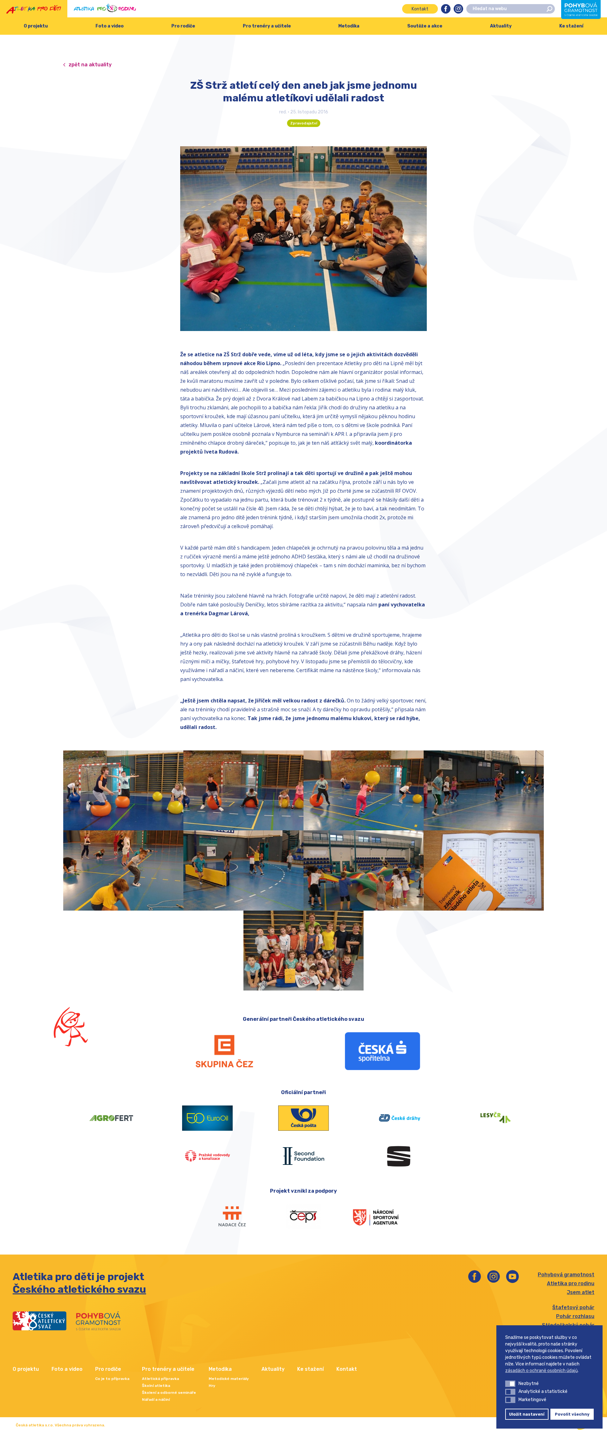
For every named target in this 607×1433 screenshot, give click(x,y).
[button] (510, 1384)
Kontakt (420, 9)
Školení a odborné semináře (169, 1392)
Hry (212, 1386)
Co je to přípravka (112, 1379)
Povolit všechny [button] (572, 1414)
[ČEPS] (303, 1216)
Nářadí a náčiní (156, 1399)
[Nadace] (231, 1216)
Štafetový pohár (573, 1307)
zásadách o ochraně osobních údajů (541, 1370)
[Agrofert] (111, 1118)
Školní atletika (156, 1386)
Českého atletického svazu (79, 1289)
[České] (400, 1118)
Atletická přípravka (160, 1379)
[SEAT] (400, 1156)
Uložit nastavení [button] (526, 1414)
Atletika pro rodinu (570, 1283)
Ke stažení (571, 26)
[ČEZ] (224, 1051)
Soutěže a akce (424, 26)
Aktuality (501, 26)
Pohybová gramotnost (566, 1275)
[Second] (303, 1156)
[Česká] (382, 1051)
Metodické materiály (229, 1379)
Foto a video (109, 26)
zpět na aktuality (90, 65)
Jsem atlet (580, 1292)
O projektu (36, 26)
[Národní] (375, 1216)
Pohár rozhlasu (575, 1316)
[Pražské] (207, 1156)
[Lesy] (496, 1118)
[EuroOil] (207, 1118)
